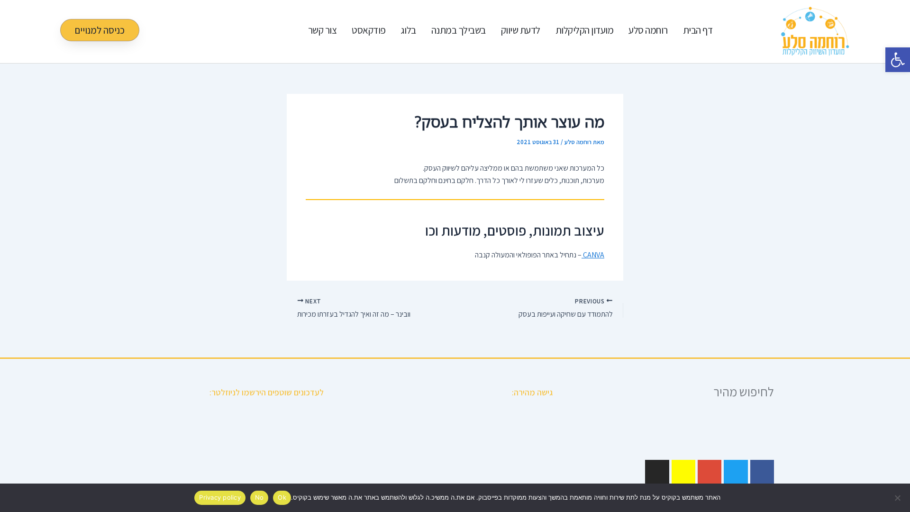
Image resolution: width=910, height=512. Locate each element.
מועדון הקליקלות (584, 30)
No (259, 497)
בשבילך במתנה (458, 30)
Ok (282, 497)
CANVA (593, 255)
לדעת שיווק (520, 30)
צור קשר (322, 30)
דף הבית (698, 30)
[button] (897, 59)
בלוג (408, 30)
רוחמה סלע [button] (648, 30)
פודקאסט (369, 30)
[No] (898, 498)
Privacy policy (220, 497)
